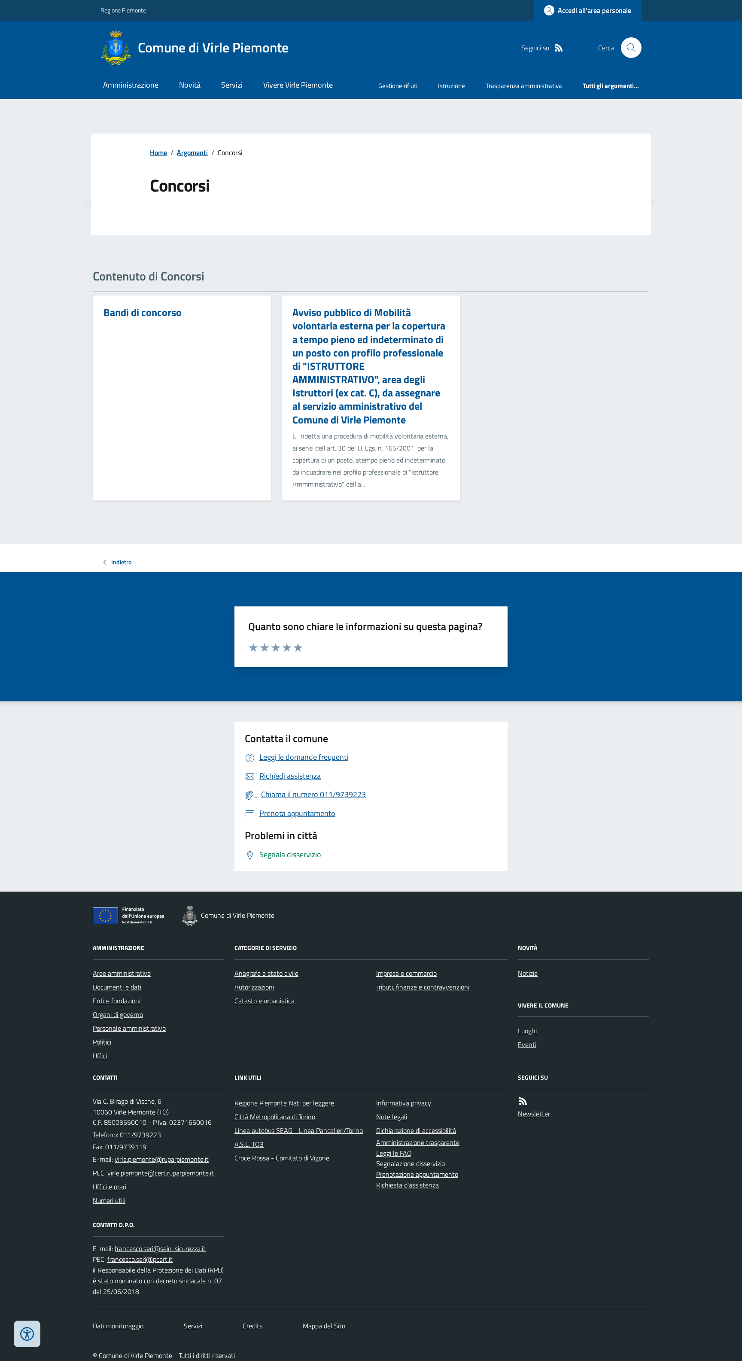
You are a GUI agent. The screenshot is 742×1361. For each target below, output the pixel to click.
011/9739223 (140, 1135)
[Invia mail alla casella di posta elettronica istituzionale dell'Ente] (162, 1159)
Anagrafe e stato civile (266, 973)
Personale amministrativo (129, 1028)
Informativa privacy (403, 1103)
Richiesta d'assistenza (407, 1185)
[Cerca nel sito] (628, 47)
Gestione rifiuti (397, 86)
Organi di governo (118, 1014)
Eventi (527, 1044)
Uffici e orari (109, 1186)
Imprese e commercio (406, 973)
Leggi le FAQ (394, 1153)
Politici (102, 1042)
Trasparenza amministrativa (524, 86)
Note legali (391, 1116)
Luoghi (527, 1031)
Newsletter (534, 1113)
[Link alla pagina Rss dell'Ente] (523, 1101)
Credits (252, 1326)
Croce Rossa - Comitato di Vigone (281, 1158)
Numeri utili (109, 1200)
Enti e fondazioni (116, 1001)
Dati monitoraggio (118, 1326)
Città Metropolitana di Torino (274, 1116)
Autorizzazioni (254, 987)
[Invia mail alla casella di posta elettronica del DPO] (160, 1248)
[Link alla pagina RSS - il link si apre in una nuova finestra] (558, 48)
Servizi (232, 85)
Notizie (528, 973)
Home (158, 152)
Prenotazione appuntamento (417, 1174)
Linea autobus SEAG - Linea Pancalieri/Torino (298, 1130)
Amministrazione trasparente (417, 1142)
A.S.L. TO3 (249, 1144)
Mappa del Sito (324, 1326)
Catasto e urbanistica (264, 1001)
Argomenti (192, 152)
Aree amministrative (122, 973)
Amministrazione (130, 85)
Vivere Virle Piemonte (298, 85)
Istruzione (451, 86)
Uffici (100, 1055)
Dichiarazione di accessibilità (416, 1130)
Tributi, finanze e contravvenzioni (422, 987)
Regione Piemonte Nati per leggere (284, 1103)
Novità (190, 85)
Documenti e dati (117, 987)
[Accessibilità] (27, 1334)
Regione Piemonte (123, 10)
